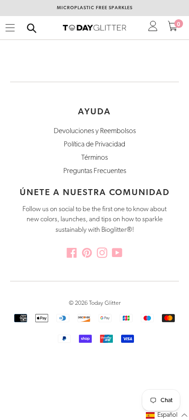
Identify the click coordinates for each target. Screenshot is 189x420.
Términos (94, 158)
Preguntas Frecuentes (94, 171)
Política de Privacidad (94, 144)
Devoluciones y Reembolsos (95, 131)
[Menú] (10, 28)
